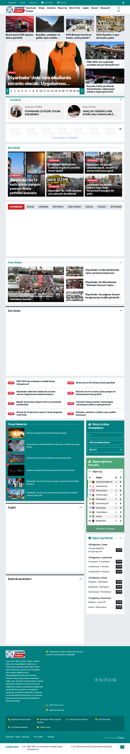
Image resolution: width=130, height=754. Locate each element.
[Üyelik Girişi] (122, 2)
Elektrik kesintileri (19, 579)
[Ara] (118, 8)
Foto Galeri (48, 3)
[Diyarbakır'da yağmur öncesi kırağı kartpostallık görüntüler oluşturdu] (74, 296)
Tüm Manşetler (104, 719)
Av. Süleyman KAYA (91, 107)
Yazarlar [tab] (15, 100)
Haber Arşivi (45, 727)
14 (55, 91)
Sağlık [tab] (89, 207)
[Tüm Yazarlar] (121, 100)
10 (40, 91)
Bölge (22, 3)
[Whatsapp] (110, 680)
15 (59, 91)
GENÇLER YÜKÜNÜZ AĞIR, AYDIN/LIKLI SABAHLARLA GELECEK (40, 113)
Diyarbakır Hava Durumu (21, 719)
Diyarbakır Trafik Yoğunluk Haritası (49, 721)
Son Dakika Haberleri (19, 727)
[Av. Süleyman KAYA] (74, 111)
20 (77, 91)
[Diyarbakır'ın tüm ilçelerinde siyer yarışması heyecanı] (74, 271)
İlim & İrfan (74, 8)
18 (70, 91)
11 (44, 91)
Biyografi (105, 8)
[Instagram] (105, 680)
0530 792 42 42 (56, 705)
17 (67, 91)
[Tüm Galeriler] (121, 262)
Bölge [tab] (30, 207)
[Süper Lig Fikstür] (121, 538)
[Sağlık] (80, 508)
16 (63, 91)
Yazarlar (63, 3)
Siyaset (94, 8)
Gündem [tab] (43, 207)
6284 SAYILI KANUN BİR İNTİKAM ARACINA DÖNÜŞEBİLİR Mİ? (96, 113)
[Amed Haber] (15, 9)
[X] (101, 680)
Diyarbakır (12, 3)
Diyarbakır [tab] (16, 207)
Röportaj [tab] (58, 207)
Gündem (51, 8)
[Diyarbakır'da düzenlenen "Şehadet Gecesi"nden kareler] (74, 284)
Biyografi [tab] (116, 207)
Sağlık (85, 8)
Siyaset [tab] (102, 207)
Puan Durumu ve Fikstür (78, 719)
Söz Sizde (14, 310)
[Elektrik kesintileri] (80, 579)
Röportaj (33, 3)
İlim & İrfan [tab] (74, 207)
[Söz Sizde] (121, 311)
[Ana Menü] (118, 11)
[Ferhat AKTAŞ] (16, 111)
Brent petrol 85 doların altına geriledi (95, 383)
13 (52, 91)
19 (74, 91)
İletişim (29, 11)
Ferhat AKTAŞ (31, 107)
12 (48, 91)
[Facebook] (96, 680)
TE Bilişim (120, 738)
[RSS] (114, 680)
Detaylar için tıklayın (105, 529)
